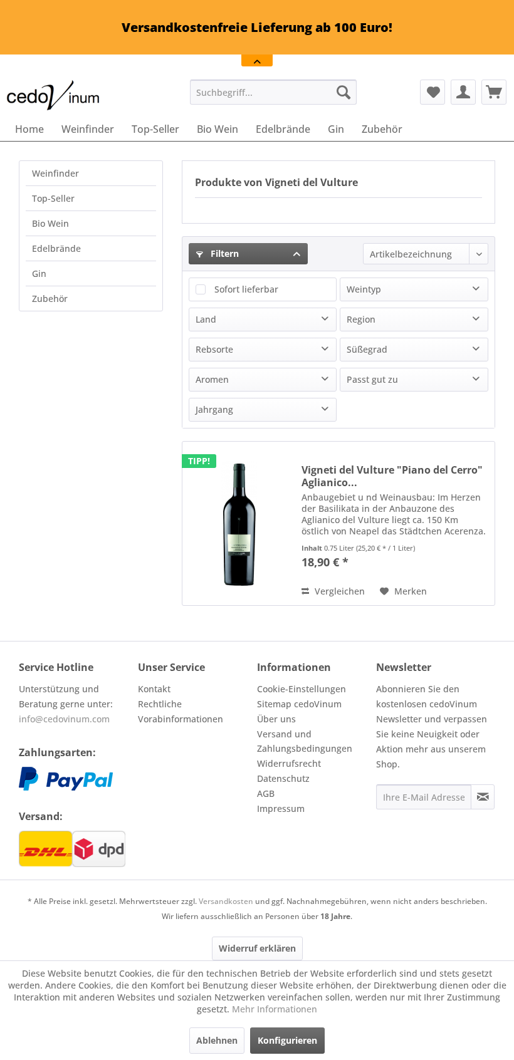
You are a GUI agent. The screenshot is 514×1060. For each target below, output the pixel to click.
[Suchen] (343, 92)
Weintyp (364, 289)
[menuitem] (273, 92)
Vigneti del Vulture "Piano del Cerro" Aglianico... (392, 476)
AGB (266, 793)
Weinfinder (55, 173)
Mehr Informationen (274, 1009)
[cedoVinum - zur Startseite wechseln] (53, 95)
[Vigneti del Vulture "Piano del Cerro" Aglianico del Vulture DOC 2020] (239, 523)
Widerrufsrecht (289, 763)
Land (206, 319)
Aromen (212, 379)
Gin (39, 273)
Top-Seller (53, 198)
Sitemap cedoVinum (299, 704)
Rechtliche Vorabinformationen (180, 711)
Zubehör (50, 298)
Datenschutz (283, 778)
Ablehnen (217, 1040)
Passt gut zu (372, 379)
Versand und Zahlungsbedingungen (304, 741)
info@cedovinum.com (64, 719)
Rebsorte (214, 349)
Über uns (276, 719)
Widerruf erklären (257, 948)
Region (361, 319)
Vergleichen (338, 591)
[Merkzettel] (432, 92)
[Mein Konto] (463, 92)
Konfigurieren (287, 1040)
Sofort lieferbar (246, 289)
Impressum (281, 808)
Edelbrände (56, 248)
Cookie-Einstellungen (301, 689)
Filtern (223, 253)
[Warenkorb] (493, 92)
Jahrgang (214, 409)
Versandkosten (226, 901)
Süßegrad (367, 349)
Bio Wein (50, 223)
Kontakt (154, 689)
